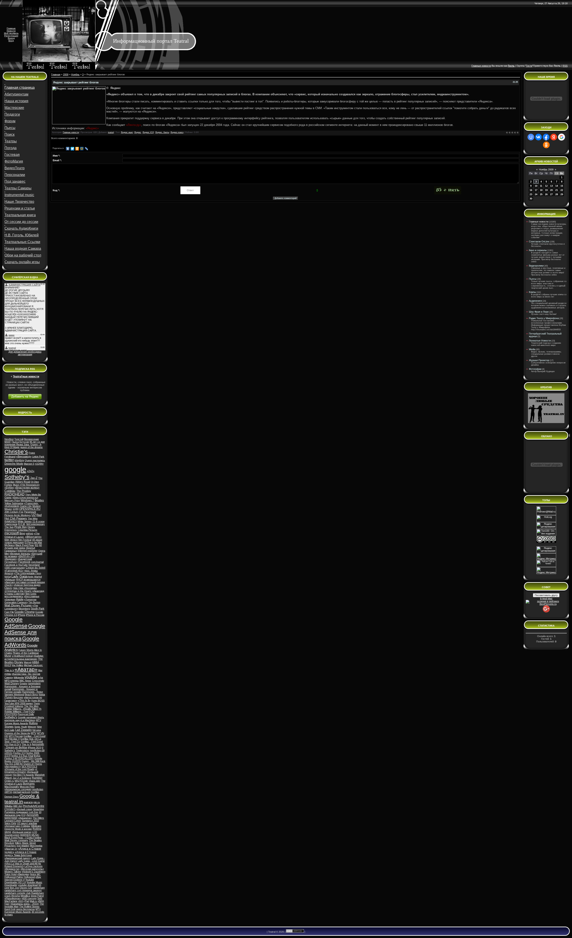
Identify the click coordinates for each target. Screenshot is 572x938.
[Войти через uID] (531, 137)
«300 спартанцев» (14, 567)
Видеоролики (536, 265)
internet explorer (28, 550)
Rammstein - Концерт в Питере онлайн (21, 690)
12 (546, 185)
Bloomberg (24, 608)
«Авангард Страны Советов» (24, 592)
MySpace (9, 545)
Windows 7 (27, 500)
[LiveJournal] (86, 149)
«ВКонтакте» (33, 536)
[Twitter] (72, 149)
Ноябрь (75, 74)
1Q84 (16, 509)
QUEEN (16, 761)
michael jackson (21, 792)
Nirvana (36, 730)
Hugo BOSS (37, 700)
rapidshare (39, 887)
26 (546, 194)
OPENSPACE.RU (29, 508)
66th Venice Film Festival (17, 539)
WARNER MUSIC (29, 835)
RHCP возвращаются (28, 579)
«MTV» (8, 792)
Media (532, 349)
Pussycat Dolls (26, 714)
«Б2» (21, 901)
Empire (23, 683)
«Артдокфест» (12, 766)
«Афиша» (9, 579)
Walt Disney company (16, 840)
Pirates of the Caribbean (26, 653)
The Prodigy (23, 491)
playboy (19, 460)
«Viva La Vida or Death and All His (22, 863)
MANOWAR (10, 818)
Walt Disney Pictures (18, 605)
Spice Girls (10, 823)
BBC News (25, 680)
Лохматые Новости (540, 340)
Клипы (532, 292)
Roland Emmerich (14, 866)
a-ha (40, 677)
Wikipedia (19, 677)
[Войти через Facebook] (546, 137)
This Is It (26, 744)
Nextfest (9, 439)
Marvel (27, 662)
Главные (11, 28)
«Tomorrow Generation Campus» (20, 601)
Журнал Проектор (539, 360)
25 (541, 194)
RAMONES (10, 521)
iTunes (8, 697)
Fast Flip (9, 612)
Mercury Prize (12, 500)
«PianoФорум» (12, 898)
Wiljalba (8, 806)
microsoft (11, 533)
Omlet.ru (9, 780)
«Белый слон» (24, 809)
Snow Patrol (37, 895)
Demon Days (11, 796)
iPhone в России (35, 615)
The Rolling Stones (29, 906)
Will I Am (17, 806)
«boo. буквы (31, 570)
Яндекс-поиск (176, 132)
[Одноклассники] (77, 149)
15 (561, 185)
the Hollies (17, 665)
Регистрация (11, 35)
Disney (18, 662)
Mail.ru (33, 901)
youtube (31, 677)
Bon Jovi (14, 887)
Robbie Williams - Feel (16, 711)
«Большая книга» (22, 832)
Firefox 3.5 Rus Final (22, 755)
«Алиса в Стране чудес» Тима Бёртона (20, 854)
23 (531, 194)
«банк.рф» (34, 780)
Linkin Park (38, 456)
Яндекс (137, 132)
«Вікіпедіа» (23, 874)
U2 (34, 515)
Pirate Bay (20, 527)
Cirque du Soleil (35, 567)
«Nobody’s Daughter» (33, 871)
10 (536, 185)
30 (531, 198)
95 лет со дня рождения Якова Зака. (24, 443)
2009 (65, 74)
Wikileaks (36, 826)
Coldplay (10, 491)
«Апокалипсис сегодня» (18, 789)
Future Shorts (26, 650)
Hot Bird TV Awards (23, 774)
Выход (11, 38)
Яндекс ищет (127, 132)
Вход (11, 40)
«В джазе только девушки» (23, 541)
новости (486, 65)
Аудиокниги (535, 300)
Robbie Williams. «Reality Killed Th (22, 708)
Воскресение (31, 439)
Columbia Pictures (27, 530)
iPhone (21, 615)
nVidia (7, 674)
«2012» (8, 753)
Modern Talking (12, 871)
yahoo (29, 533)
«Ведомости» (12, 869)
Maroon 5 (29, 463)
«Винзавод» (24, 456)
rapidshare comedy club (17, 893)
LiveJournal (37, 562)
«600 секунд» (29, 898)
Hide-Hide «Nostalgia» (25, 588)
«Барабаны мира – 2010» (24, 903)
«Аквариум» (25, 818)
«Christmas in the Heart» (18, 591)
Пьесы (532, 278)
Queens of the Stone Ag (17, 733)
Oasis (8, 588)
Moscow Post (27, 786)
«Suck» (8, 585)
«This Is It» (24, 700)
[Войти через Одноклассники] (546, 145)
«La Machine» (27, 720)
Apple (19, 599)
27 (551, 194)
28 (556, 194)
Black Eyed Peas (24, 545)
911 (36, 545)
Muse (7, 655)
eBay (38, 877)
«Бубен (9, 487)
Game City (26, 506)
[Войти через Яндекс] (553, 137)
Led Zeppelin (23, 730)
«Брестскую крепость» (25, 497)
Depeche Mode (13, 463)
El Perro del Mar (33, 542)
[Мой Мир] (82, 149)
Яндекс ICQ (148, 132)
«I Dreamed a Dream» (20, 770)
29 (561, 194)
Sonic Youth (20, 726)
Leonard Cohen (12, 820)
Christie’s (16, 452)
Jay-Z (34, 478)
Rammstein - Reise (32, 691)
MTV (33, 733)
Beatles (39, 500)
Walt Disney (11, 683)
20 (551, 190)
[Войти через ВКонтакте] (538, 137)
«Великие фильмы (19, 553)
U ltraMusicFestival (22, 655)
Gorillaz (35, 792)
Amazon (8, 573)
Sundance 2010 (30, 820)
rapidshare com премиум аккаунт (23, 890)
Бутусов (24, 441)
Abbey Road (22, 481)
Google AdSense (15, 622)
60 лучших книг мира (23, 546)
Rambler (37, 777)
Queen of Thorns (32, 763)
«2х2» (30, 471)
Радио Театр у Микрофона (544, 318)
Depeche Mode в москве (18, 829)
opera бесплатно (25, 909)
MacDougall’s (11, 786)
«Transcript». (31, 503)
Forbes (8, 484)
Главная (55, 74)
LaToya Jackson (33, 866)
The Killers (38, 818)
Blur (40, 670)
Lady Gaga (19, 576)
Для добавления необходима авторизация (24, 353)
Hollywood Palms (13, 877)
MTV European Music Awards (22, 910)
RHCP (7, 665)
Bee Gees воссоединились (20, 595)
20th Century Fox (13, 511)
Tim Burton (34, 602)
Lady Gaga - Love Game (31, 861)
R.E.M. (21, 524)
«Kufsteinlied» (11, 506)
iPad (26, 901)
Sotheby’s (16, 477)
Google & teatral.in (21, 798)
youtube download (28, 885)
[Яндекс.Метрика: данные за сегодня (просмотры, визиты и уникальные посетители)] (546, 570)
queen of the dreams (31, 447)
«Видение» (10, 559)
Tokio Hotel (10, 874)
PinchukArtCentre (33, 806)
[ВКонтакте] (67, 149)
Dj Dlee (35, 482)
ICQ (23, 815)
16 (531, 190)
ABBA (35, 662)
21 (556, 190)
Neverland (34, 564)
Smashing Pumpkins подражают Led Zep (24, 810)
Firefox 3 (9, 758)
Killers (18, 843)
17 (536, 190)
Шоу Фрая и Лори (539, 311)
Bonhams (29, 783)
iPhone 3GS (34, 747)
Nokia (42, 694)
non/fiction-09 (37, 750)
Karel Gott (9, 909)
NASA (7, 576)
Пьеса (15, 441)
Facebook (24, 561)
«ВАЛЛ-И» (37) (26, 556)
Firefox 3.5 (19, 753)
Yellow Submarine (13, 503)
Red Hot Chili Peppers (23, 516)
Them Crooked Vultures (22, 704)
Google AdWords (21, 641)
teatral (111, 132)
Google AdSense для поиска (24, 632)
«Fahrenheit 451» (13, 570)
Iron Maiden (23, 845)
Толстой (18, 439)
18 (541, 190)
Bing (22, 533)
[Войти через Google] (561, 137)
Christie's (10, 809)
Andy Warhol (35, 576)
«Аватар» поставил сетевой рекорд (24, 582)
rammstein (34, 683)
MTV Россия (16, 736)
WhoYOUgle (21, 780)
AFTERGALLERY (24, 758)
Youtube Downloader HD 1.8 (19, 881)
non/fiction (37, 789)
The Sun (9, 527)
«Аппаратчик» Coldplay (17, 826)
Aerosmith (32, 815)
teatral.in (28, 802)
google (15, 469)
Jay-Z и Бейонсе (22, 778)
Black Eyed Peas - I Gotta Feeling (22, 837)
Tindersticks (22, 750)
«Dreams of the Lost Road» (19, 769)
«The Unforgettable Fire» (27, 573)
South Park (37, 608)
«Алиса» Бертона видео (26, 585)
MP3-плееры (11, 680)
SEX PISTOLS (29, 766)
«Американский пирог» (17, 858)
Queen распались (35, 460)
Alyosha (15, 895)
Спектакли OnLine (539, 241)
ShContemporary (35, 524)
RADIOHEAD (14, 494)
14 (556, 185)
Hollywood (29, 877)
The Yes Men (31, 706)
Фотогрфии (535, 369)
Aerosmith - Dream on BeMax (24, 746)
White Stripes (24, 521)
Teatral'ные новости (26, 376)
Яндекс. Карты (162, 132)
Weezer (32, 726)
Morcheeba (36, 845)
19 (546, 190)
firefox (37, 755)
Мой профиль (11, 33)
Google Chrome (25, 612)
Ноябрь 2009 (546, 169)
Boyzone (18, 697)
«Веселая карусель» (32, 869)
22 (561, 190)
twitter (9, 460)
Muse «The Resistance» (26, 484)
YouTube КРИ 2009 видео (18, 703)
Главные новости (71, 132)
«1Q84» (39, 463)
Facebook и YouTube (16, 564)
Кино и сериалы (538, 250)
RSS (565, 65)
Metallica (25, 895)
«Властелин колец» (27, 487)
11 (541, 185)
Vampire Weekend (14, 694)
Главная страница (19, 87)
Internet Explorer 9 (14, 879)
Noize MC (35, 874)
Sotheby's (10, 717)
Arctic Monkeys (22, 515)
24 (536, 194)
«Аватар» (26, 669)
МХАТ (7, 441)
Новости (11, 31)
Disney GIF (26, 887)
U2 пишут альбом (27, 823)
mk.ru (37, 802)
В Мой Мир (546, 598)
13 (551, 185)
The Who (33, 518)
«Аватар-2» (10, 848)
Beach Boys (31, 694)
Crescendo (38, 680)
